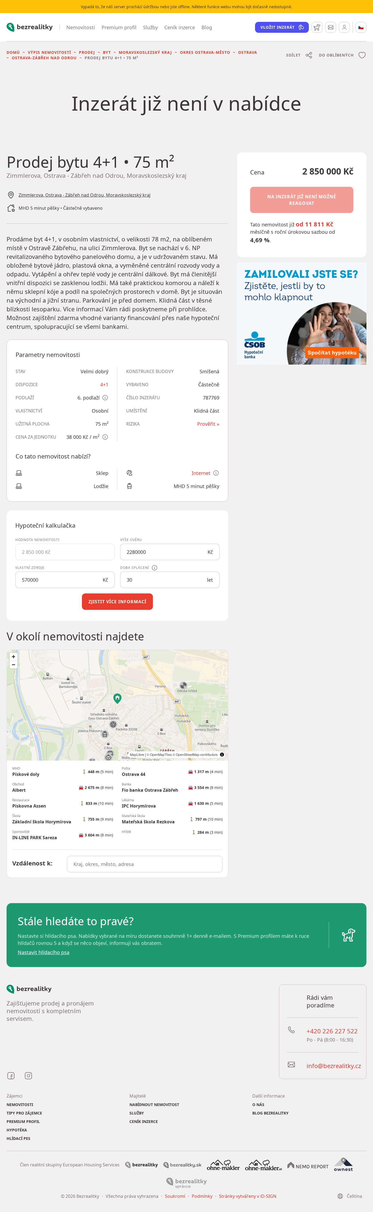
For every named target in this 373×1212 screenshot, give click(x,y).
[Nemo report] (308, 1165)
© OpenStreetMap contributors (195, 754)
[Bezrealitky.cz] (141, 1164)
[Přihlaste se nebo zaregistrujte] (344, 27)
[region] (117, 705)
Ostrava (247, 52)
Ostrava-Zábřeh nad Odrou (44, 57)
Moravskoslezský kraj (145, 52)
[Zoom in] (13, 657)
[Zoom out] (13, 665)
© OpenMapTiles (159, 754)
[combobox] (144, 864)
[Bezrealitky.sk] (182, 1165)
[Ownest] (343, 1164)
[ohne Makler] (223, 1164)
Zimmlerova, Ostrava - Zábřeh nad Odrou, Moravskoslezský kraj (84, 195)
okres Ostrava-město (205, 52)
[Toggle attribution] (222, 754)
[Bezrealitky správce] (186, 1183)
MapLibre (137, 754)
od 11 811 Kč (314, 224)
